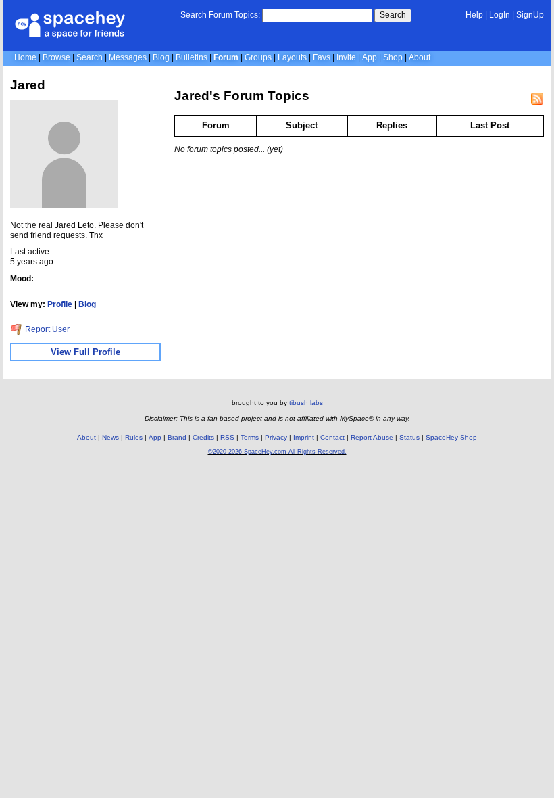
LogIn (499, 15)
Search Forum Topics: (220, 15)
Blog (161, 57)
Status (409, 437)
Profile (59, 304)
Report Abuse (372, 437)
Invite (346, 57)
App (369, 57)
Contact (332, 437)
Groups (258, 57)
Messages (128, 57)
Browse (56, 57)
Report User (46, 329)
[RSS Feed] (537, 99)
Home (25, 57)
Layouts (292, 57)
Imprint (303, 437)
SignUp (530, 15)
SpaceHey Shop (451, 437)
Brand (177, 437)
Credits (203, 437)
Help (474, 15)
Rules (134, 437)
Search (393, 15)
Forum (225, 57)
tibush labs (306, 402)
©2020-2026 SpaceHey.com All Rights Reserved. (277, 451)
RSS (227, 437)
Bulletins (191, 57)
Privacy (276, 437)
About (419, 57)
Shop (393, 57)
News (110, 437)
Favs (321, 57)
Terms (250, 437)
